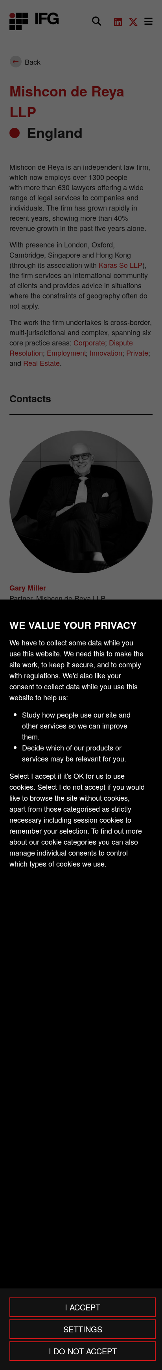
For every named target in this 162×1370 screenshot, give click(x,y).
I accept (82, 1307)
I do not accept (83, 1351)
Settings (82, 1329)
